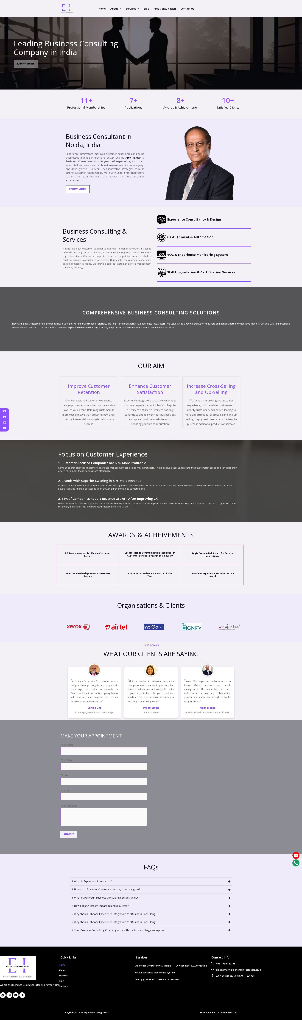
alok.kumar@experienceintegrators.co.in (238, 969)
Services (131, 8)
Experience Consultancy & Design (193, 219)
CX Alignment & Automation (190, 237)
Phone (64, 775)
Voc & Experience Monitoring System (154, 972)
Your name (66, 744)
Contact (63, 986)
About (114, 8)
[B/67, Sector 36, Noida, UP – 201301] (212, 975)
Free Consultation (165, 8)
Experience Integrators (96, 1012)
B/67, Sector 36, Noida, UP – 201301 (235, 975)
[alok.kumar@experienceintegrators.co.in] (212, 969)
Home (102, 8)
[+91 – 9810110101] (212, 963)
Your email (66, 760)
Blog (146, 8)
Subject (64, 790)
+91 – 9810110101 (225, 963)
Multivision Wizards (226, 1012)
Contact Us (187, 8)
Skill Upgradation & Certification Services (200, 272)
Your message (68, 805)
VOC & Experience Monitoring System (197, 254)
